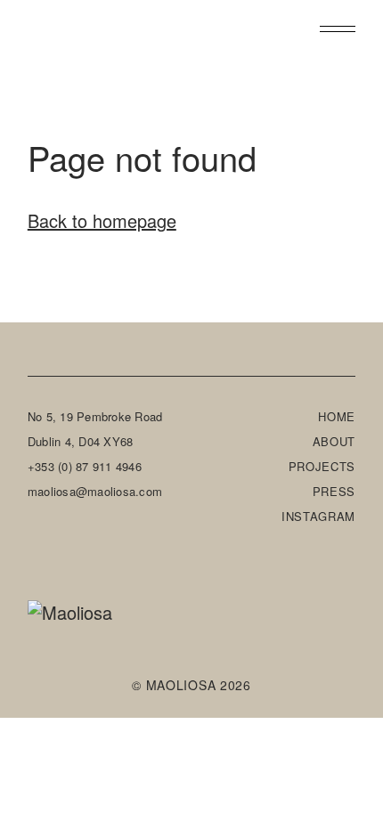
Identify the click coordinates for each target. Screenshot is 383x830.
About (334, 441)
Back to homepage (102, 220)
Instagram (318, 516)
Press (334, 491)
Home (336, 416)
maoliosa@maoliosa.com (95, 491)
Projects (322, 466)
